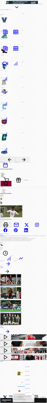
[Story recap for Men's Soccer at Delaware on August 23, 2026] (5, 50)
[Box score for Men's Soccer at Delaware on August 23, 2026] (16, 50)
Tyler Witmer (3, 239)
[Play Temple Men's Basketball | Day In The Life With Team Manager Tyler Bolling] (5, 357)
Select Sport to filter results (3, 9)
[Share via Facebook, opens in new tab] (5, 232)
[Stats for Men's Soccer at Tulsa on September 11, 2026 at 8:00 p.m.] (5, 106)
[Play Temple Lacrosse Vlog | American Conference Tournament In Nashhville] (5, 350)
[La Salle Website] (1, 203)
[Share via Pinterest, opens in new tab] (16, 232)
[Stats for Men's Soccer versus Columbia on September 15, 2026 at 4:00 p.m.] (5, 121)
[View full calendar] (5, 167)
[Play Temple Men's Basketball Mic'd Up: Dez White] (5, 337)
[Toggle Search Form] (6, 183)
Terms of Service (3, 398)
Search (1, 187)
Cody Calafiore (8, 239)
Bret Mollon (24, 239)
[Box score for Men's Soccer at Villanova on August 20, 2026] (16, 34)
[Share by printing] (5, 225)
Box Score (1, 234)
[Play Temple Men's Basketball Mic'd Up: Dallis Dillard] (5, 344)
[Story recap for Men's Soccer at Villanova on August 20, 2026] (5, 34)
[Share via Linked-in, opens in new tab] (26, 232)
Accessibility (3, 399)
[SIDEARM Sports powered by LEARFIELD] (3, 402)
